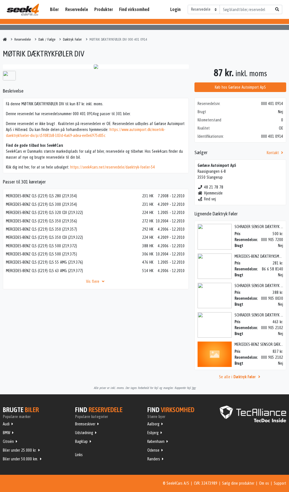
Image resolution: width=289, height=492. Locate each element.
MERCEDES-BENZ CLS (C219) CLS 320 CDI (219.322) (44, 212)
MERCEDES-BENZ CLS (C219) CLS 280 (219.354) (41, 196)
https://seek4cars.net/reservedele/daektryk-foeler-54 (112, 167)
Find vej (210, 199)
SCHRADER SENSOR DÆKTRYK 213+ (262, 315)
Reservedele (76, 9)
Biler (54, 9)
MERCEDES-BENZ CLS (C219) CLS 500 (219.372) (41, 246)
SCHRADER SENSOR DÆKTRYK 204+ (262, 285)
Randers (153, 459)
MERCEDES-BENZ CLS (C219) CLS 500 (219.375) (41, 254)
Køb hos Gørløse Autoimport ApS (240, 87)
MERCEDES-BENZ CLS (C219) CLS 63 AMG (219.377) (44, 270)
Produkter (103, 9)
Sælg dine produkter (238, 483)
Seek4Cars (23, 10)
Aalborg (153, 424)
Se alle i (237, 377)
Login (175, 9)
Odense (153, 450)
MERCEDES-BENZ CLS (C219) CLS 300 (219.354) (41, 204)
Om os (264, 483)
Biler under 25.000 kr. (19, 450)
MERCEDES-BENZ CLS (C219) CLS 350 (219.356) (41, 221)
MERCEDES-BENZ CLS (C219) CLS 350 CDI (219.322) (44, 237)
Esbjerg (153, 432)
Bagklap (81, 441)
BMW (6, 432)
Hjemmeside (213, 193)
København (156, 441)
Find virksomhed (134, 9)
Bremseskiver (85, 424)
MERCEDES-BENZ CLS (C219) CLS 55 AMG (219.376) (44, 262)
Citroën (8, 441)
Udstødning (84, 432)
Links (79, 454)
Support (280, 483)
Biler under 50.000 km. (20, 459)
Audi (6, 424)
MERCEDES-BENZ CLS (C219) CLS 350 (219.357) (41, 229)
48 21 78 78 (213, 187)
